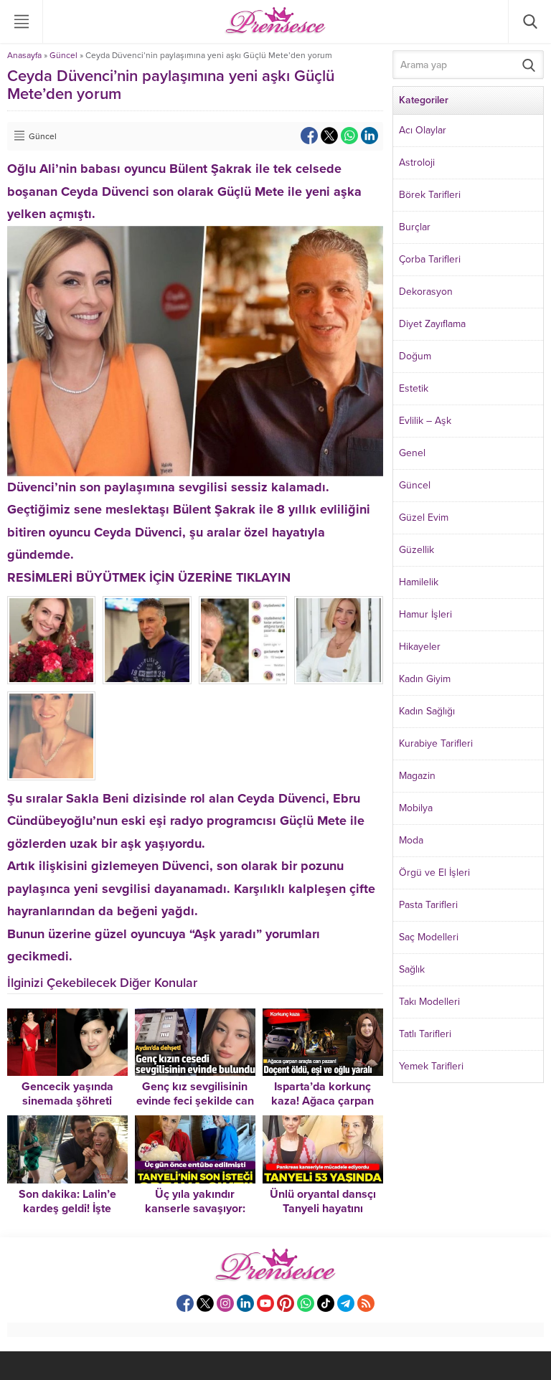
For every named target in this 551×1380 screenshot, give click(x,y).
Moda (411, 840)
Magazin (417, 776)
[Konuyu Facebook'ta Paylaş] (309, 135)
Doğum (415, 356)
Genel (412, 453)
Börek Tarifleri (430, 195)
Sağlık (412, 969)
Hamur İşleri (425, 614)
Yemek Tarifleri (431, 1066)
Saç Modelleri (428, 937)
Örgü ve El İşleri (434, 872)
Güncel (63, 55)
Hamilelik (418, 582)
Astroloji (417, 162)
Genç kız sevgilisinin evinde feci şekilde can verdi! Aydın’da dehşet (195, 1101)
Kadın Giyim (425, 679)
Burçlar (414, 227)
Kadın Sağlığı (427, 711)
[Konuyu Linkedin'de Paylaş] (369, 135)
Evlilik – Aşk (425, 421)
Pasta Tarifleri (428, 905)
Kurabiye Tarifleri (436, 743)
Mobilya (416, 808)
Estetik (413, 388)
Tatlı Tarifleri (425, 1034)
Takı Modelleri (429, 1002)
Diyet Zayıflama (432, 324)
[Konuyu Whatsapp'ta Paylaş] (349, 135)
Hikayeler (420, 647)
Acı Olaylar (422, 130)
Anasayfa (24, 55)
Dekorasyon (426, 291)
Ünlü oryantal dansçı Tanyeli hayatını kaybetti (323, 1208)
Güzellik (416, 550)
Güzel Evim (423, 517)
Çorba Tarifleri (430, 259)
